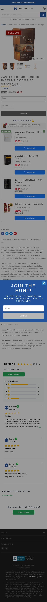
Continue (23, 316)
